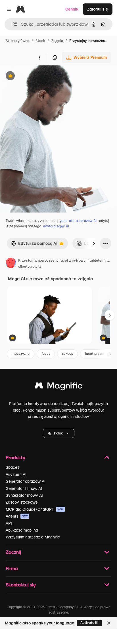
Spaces (12, 467)
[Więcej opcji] (39, 57)
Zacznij (13, 552)
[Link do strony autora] (11, 264)
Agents (17, 516)
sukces (67, 353)
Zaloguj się (97, 9)
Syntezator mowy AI (24, 495)
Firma (12, 568)
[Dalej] (94, 243)
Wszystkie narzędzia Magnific (33, 537)
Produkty (15, 457)
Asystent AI (16, 474)
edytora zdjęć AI (56, 226)
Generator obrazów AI (25, 481)
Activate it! (89, 622)
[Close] (108, 623)
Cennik (72, 9)
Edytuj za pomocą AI (34, 245)
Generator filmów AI (24, 488)
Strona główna (17, 41)
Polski (58, 433)
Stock (40, 41)
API (9, 523)
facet (45, 353)
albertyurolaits (29, 266)
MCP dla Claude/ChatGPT (35, 509)
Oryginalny (39, 76)
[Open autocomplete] (12, 24)
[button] (58, 433)
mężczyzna (21, 353)
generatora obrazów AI (78, 221)
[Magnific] (58, 386)
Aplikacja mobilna (22, 530)
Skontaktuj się (21, 585)
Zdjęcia (57, 41)
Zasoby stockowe (22, 502)
